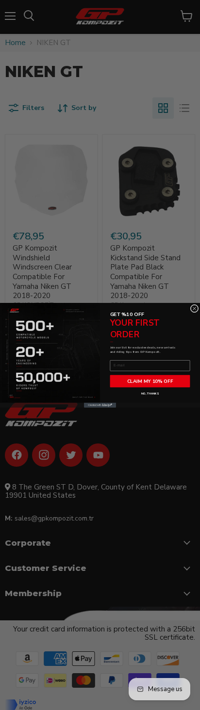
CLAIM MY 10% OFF (150, 381)
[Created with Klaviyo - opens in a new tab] (100, 405)
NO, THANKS (149, 393)
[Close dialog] (194, 308)
